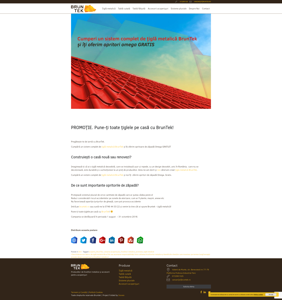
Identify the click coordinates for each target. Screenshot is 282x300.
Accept (271, 294)
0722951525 (177, 276)
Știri (80, 251)
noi (158, 169)
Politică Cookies (96, 292)
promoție (139, 251)
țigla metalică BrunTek (186, 169)
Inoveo (121, 295)
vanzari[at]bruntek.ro (181, 279)
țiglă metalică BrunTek (112, 146)
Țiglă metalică (109, 8)
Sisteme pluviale (178, 8)
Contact (206, 8)
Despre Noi (194, 8)
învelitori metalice (128, 251)
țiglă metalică (149, 251)
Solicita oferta (188, 286)
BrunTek (105, 211)
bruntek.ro (84, 206)
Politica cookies (258, 294)
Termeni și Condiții (79, 292)
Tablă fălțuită (139, 8)
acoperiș (92, 251)
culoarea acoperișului (112, 251)
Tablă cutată (124, 8)
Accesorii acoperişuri (158, 8)
